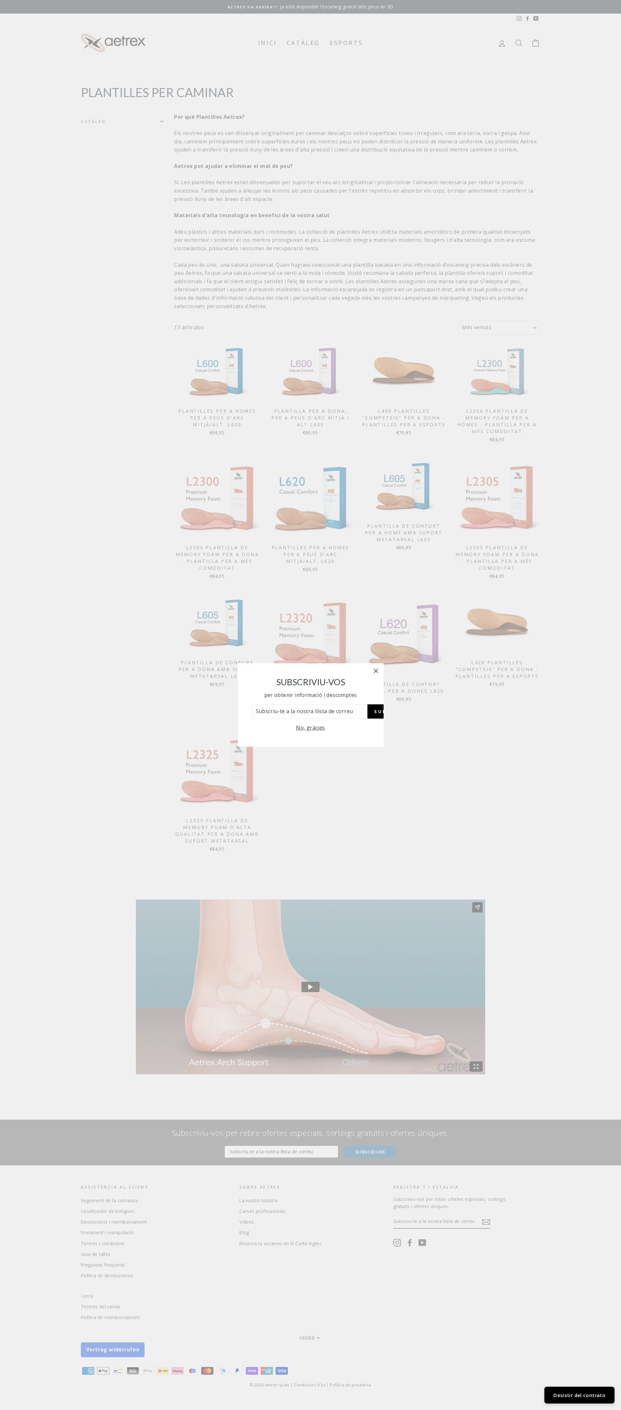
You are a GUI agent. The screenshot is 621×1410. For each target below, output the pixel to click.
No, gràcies (310, 727)
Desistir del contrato (579, 1395)
